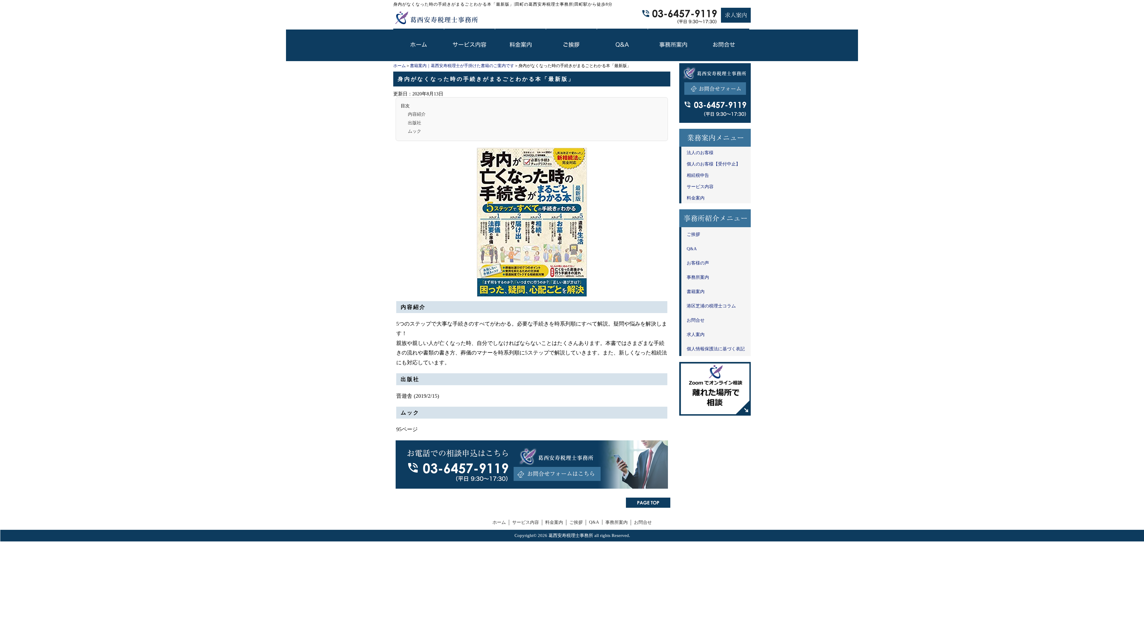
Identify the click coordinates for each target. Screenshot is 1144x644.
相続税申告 (698, 175)
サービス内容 (700, 186)
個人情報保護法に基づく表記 (716, 348)
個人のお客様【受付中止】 (713, 164)
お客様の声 (698, 263)
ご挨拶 (693, 234)
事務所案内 (698, 277)
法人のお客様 (700, 152)
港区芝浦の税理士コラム (711, 306)
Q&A (692, 248)
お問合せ (696, 320)
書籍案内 (696, 291)
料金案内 (696, 198)
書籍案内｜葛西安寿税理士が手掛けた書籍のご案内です (462, 66)
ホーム (399, 66)
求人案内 (696, 334)
